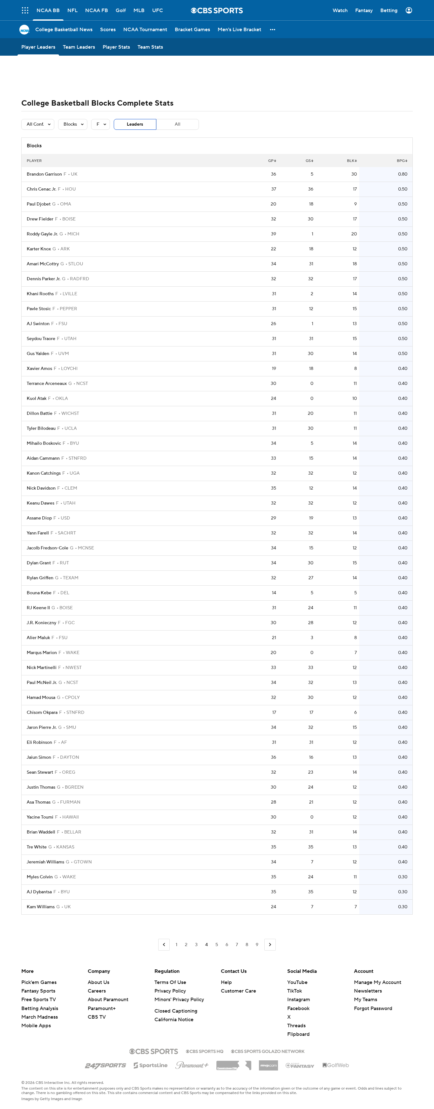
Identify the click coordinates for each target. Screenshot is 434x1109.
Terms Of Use (170, 982)
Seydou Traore (41, 339)
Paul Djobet (39, 204)
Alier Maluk (38, 638)
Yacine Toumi (40, 817)
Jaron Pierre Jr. (42, 727)
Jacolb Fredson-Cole (47, 548)
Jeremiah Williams (45, 862)
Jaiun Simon (39, 757)
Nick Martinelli (42, 668)
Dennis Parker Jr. (43, 279)
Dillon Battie (39, 413)
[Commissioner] (233, 1063)
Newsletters (368, 991)
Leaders (135, 124)
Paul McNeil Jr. (42, 683)
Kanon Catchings (44, 473)
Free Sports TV (38, 999)
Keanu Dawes (40, 503)
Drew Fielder (40, 219)
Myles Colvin (40, 877)
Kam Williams (41, 907)
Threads (296, 1025)
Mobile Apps (36, 1025)
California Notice (173, 1019)
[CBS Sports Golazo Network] (268, 1051)
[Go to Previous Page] (164, 945)
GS (308, 160)
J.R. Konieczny (41, 623)
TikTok (294, 991)
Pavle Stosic (39, 309)
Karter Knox (39, 249)
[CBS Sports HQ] (204, 1051)
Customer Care (238, 991)
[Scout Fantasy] (300, 1065)
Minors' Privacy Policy (179, 999)
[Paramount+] (192, 1064)
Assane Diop (39, 518)
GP (271, 160)
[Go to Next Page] (270, 945)
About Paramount (108, 999)
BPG (401, 160)
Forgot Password (373, 1008)
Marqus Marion (42, 653)
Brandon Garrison (44, 174)
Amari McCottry (43, 264)
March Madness (39, 1017)
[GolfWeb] (335, 1065)
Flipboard (298, 1034)
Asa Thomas (39, 802)
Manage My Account (377, 982)
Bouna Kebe (39, 593)
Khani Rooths (40, 294)
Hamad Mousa (41, 698)
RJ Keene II (38, 608)
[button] (273, 29)
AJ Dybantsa (39, 892)
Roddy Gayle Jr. (42, 234)
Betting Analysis (39, 1008)
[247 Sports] (105, 1064)
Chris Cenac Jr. (41, 189)
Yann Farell (38, 533)
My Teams (365, 999)
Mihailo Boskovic (44, 443)
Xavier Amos (39, 369)
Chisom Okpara (42, 712)
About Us (98, 982)
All (177, 124)
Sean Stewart (40, 772)
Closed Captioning (175, 1011)
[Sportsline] (151, 1064)
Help (226, 982)
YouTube (297, 982)
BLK (350, 160)
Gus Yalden (38, 354)
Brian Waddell (41, 832)
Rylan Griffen (40, 578)
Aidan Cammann (43, 458)
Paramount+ (102, 1008)
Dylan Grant (39, 563)
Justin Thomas (41, 787)
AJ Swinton (38, 324)
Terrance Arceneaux (47, 384)
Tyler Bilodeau (41, 428)
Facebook (298, 1008)
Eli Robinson (39, 742)
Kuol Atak (36, 398)
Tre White (37, 847)
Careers (97, 991)
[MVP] (268, 1063)
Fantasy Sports (38, 991)
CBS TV (97, 1017)
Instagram (298, 999)
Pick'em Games (39, 982)
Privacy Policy (170, 991)
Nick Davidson (41, 488)
